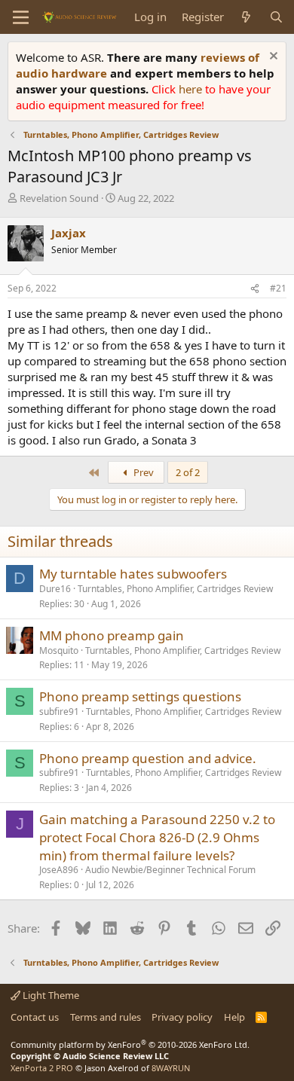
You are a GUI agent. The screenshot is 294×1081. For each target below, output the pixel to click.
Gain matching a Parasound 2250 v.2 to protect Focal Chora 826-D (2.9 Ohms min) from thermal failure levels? (157, 837)
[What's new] (246, 17)
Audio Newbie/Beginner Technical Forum (170, 869)
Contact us (35, 1017)
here (192, 88)
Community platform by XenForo (130, 1044)
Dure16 (55, 588)
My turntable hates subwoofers (133, 573)
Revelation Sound (59, 198)
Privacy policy (182, 1017)
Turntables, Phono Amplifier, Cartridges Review (175, 588)
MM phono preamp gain (111, 635)
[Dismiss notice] (271, 58)
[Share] (255, 289)
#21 (278, 288)
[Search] (276, 17)
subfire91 (59, 711)
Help (234, 1017)
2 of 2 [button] (188, 472)
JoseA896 (58, 869)
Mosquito (58, 650)
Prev (142, 472)
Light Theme (49, 995)
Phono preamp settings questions (140, 696)
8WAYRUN (171, 1067)
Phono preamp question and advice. (147, 758)
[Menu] (20, 17)
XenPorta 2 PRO (42, 1067)
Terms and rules (105, 1017)
